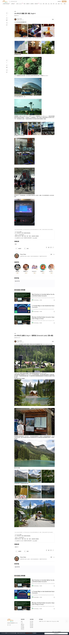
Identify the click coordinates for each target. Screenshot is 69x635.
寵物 (59, 3)
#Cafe (50, 621)
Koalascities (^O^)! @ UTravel (34, 271)
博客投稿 (22, 628)
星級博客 (32, 3)
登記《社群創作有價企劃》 (26, 232)
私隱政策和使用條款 (29, 633)
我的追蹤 (31, 625)
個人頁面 (31, 621)
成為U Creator (19, 3)
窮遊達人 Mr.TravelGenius (43, 271)
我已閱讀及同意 (56, 633)
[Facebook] (7, 72)
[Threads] (7, 78)
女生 (48, 3)
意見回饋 (22, 627)
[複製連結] (7, 81)
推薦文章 (28, 3)
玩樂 (51, 3)
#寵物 (40, 621)
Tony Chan (19, 18)
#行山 (43, 621)
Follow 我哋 (35, 237)
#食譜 (48, 621)
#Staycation (54, 621)
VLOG (41, 3)
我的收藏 (31, 624)
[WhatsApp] (7, 75)
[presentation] (14, 267)
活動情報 (37, 236)
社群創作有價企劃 (6, 3)
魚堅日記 (17, 271)
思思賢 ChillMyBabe (26, 271)
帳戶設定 (31, 622)
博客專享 (36, 3)
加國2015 (16, 546)
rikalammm (51, 271)
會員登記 (59, 1)
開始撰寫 (64, 1)
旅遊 (46, 3)
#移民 (58, 621)
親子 (54, 3)
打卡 (20, 236)
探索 (24, 3)
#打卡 (45, 621)
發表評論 (17, 281)
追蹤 (53, 19)
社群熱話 (12, 3)
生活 (56, 3)
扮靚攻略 (33, 236)
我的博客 (31, 627)
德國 (15, 244)
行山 (61, 3)
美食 (43, 3)
